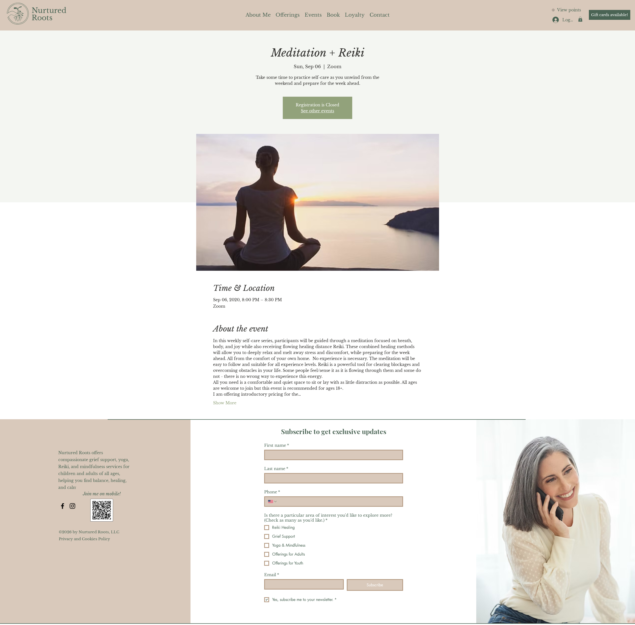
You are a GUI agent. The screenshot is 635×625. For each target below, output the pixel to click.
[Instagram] (72, 506)
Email (271, 574)
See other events (317, 110)
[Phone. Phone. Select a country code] (272, 502)
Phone (272, 491)
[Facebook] (62, 506)
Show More (224, 402)
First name (276, 445)
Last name (276, 468)
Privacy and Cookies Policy (84, 538)
